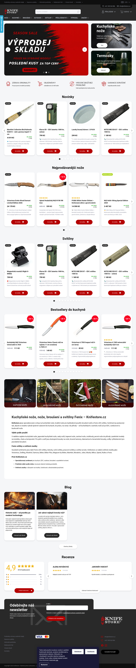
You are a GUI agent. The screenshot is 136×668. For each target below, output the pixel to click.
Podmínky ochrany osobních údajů (14, 2)
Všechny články (68, 546)
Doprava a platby (32, 2)
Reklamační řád (58, 2)
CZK (126, 2)
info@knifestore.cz (110, 636)
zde (57, 660)
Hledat (78, 11)
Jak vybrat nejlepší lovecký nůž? (51, 513)
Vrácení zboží (69, 2)
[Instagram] (106, 645)
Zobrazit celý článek (19, 535)
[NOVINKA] (19, 114)
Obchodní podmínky (45, 2)
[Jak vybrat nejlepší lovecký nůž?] (52, 501)
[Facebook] (102, 645)
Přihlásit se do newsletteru (55, 618)
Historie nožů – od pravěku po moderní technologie (18, 514)
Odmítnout (77, 652)
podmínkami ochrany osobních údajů (74, 613)
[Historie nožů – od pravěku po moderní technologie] (19, 501)
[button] (7, 49)
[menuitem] (7, 18)
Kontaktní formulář (110, 652)
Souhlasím (90, 652)
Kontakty (78, 2)
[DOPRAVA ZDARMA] (116, 185)
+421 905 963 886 (110, 640)
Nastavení (44, 665)
